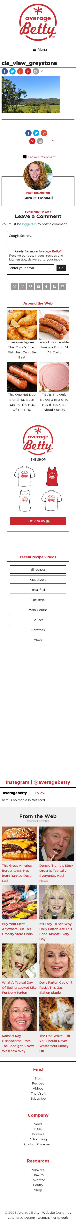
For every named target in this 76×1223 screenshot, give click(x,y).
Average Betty (38, 22)
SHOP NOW (36, 521)
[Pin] (28, 72)
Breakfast (38, 589)
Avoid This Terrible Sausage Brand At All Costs (54, 347)
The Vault (38, 1093)
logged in (29, 224)
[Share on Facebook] (5, 72)
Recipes (38, 1083)
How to (38, 1175)
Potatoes (38, 630)
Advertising (38, 1139)
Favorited (38, 1180)
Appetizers (38, 579)
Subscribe (38, 1098)
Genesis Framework (53, 1217)
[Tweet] (12, 72)
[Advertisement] (36, 710)
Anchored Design (21, 1217)
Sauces (38, 620)
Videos (38, 1088)
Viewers (38, 1170)
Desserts (38, 600)
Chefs (38, 640)
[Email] (36, 72)
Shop (38, 1190)
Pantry (38, 1185)
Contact (38, 1134)
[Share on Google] (20, 72)
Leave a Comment (41, 157)
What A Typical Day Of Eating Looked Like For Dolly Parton (19, 987)
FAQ (38, 1129)
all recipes (38, 569)
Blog (38, 1078)
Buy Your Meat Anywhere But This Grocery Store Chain (17, 929)
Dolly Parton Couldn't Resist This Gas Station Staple (55, 987)
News (38, 1124)
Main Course (38, 610)
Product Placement (38, 1144)
